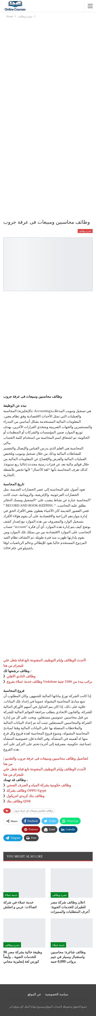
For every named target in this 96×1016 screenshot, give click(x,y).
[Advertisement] (48, 69)
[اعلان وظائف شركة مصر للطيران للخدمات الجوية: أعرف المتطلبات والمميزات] (72, 883)
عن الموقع (34, 994)
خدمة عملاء (11, 895)
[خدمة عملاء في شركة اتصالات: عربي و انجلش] (24, 883)
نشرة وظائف (85, 231)
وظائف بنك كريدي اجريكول (25, 796)
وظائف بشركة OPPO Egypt (26, 790)
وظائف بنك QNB (19, 801)
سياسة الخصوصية (56, 994)
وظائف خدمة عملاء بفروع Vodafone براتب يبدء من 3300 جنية (49, 681)
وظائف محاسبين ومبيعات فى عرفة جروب (33, 810)
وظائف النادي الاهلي (21, 676)
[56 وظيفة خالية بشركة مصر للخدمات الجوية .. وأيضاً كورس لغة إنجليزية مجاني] (24, 933)
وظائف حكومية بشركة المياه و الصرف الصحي (39, 785)
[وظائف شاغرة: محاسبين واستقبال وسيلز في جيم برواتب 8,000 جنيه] (72, 933)
